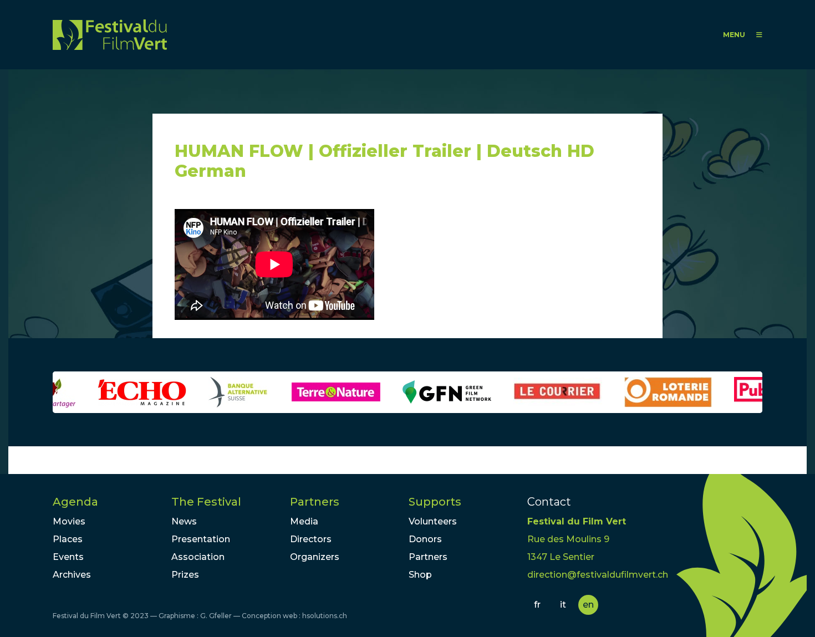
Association (198, 557)
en (588, 604)
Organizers (314, 557)
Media (304, 521)
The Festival (206, 501)
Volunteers (433, 521)
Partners (314, 501)
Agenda (75, 501)
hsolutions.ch (324, 615)
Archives (72, 574)
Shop (420, 574)
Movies (69, 521)
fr (537, 604)
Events (68, 557)
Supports (435, 501)
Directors (311, 539)
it (563, 604)
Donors (425, 539)
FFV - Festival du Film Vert (109, 34)
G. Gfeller (216, 615)
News (184, 521)
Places (68, 539)
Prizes (185, 574)
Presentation (200, 539)
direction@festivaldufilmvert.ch (597, 574)
